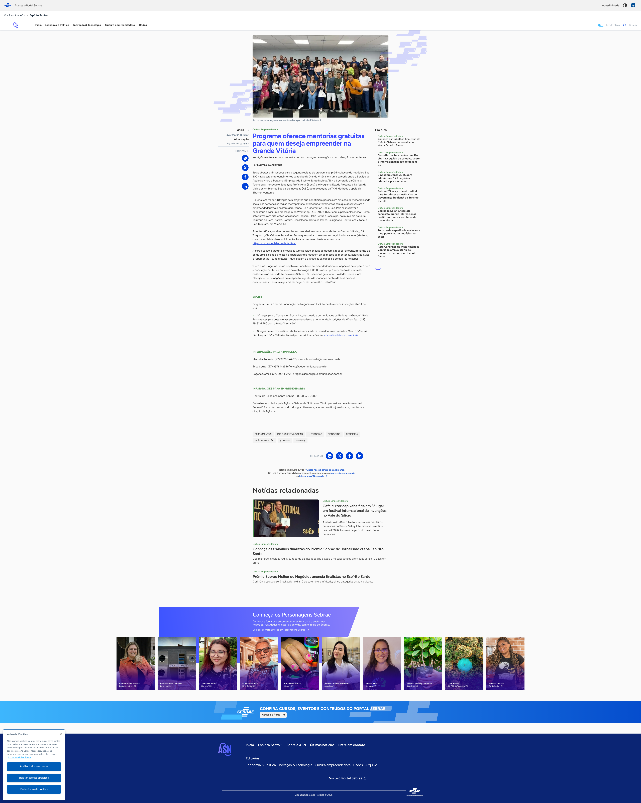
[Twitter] (245, 167)
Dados (358, 765)
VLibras (633, 5)
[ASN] (224, 749)
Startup (285, 440)
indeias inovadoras (290, 434)
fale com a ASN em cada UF (313, 476)
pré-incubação (264, 440)
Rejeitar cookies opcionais (34, 777)
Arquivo (371, 765)
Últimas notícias (322, 745)
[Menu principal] (6, 25)
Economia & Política (261, 765)
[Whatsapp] (245, 158)
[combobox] (39, 15)
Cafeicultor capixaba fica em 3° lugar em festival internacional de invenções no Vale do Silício (354, 511)
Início (38, 25)
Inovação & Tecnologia (295, 765)
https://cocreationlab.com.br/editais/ (274, 243)
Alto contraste (625, 5)
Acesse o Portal (271, 715)
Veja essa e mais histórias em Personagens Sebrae (279, 629)
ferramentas (263, 434)
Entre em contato (351, 745)
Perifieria (352, 434)
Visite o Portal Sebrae (345, 778)
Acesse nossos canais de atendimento (325, 469)
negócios (334, 434)
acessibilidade (610, 5)
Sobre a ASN (296, 745)
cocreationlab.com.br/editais (341, 335)
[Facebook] (245, 177)
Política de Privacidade (19, 757)
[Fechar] (61, 734)
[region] (34, 764)
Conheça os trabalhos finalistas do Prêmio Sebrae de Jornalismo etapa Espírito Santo (318, 551)
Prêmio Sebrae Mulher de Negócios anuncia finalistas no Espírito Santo (311, 576)
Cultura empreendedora (333, 765)
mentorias (315, 434)
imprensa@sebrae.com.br (342, 473)
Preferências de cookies (33, 789)
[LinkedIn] (245, 186)
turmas (300, 440)
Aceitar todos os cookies (34, 766)
